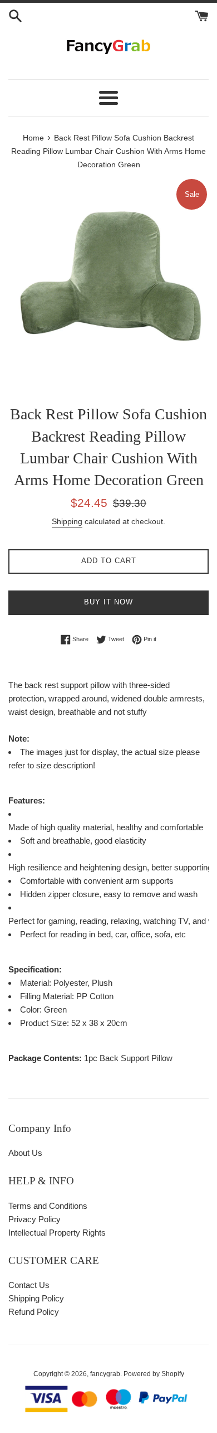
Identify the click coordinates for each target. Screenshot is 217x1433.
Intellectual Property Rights (57, 1232)
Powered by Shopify (154, 1374)
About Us (25, 1153)
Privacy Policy (34, 1219)
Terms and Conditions (47, 1206)
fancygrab (105, 1374)
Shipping (67, 521)
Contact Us (29, 1285)
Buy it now (108, 602)
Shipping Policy (36, 1298)
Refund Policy (33, 1311)
